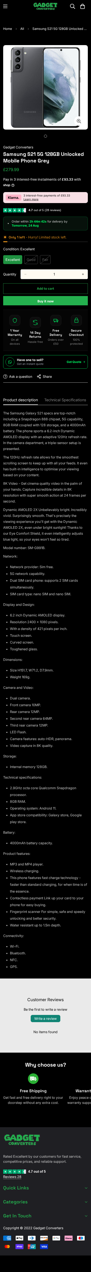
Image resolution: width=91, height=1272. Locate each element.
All (22, 29)
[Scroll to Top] (83, 1249)
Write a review (45, 1018)
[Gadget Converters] (45, 6)
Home (7, 29)
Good (32, 260)
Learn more (31, 199)
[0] (82, 6)
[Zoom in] (79, 121)
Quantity (9, 274)
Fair (46, 260)
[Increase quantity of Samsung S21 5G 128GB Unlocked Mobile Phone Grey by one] (83, 274)
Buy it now (45, 301)
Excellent (14, 260)
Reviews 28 (12, 1177)
